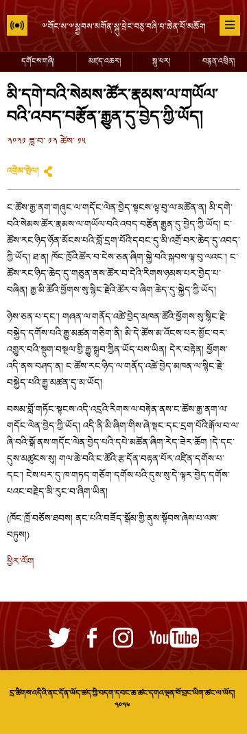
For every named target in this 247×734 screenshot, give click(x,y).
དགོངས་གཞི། (37, 62)
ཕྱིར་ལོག (20, 562)
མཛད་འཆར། (105, 62)
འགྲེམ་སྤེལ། (22, 171)
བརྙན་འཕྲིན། (218, 62)
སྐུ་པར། (161, 62)
